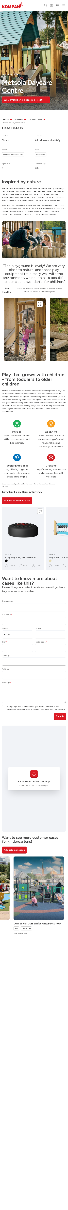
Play (16, 928)
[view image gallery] (40, 304)
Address (6, 669)
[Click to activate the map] (34, 774)
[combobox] (8, 634)
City (4, 642)
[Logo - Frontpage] (12, 5)
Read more (60, 709)
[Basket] (57, 5)
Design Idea (26, 928)
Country (6, 655)
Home (6, 119)
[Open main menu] (63, 5)
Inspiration (18, 119)
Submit (60, 716)
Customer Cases (35, 119)
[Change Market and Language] (51, 5)
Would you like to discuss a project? (23, 99)
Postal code (41, 642)
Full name (7, 615)
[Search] (46, 5)
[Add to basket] (40, 511)
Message (6, 682)
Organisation (8, 601)
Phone (5, 628)
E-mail (38, 628)
